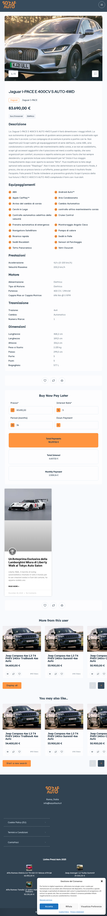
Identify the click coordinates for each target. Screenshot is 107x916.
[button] (101, 881)
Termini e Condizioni (18, 832)
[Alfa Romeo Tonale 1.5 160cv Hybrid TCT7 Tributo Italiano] (29, 885)
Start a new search (17, 763)
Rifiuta (69, 906)
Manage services (46, 900)
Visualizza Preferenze (91, 906)
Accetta (49, 906)
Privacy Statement (77, 912)
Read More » (13, 586)
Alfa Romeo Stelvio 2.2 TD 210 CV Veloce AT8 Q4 (29, 873)
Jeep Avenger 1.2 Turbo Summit (80, 873)
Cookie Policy (64, 912)
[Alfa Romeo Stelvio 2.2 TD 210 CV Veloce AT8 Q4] (29, 868)
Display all (12, 685)
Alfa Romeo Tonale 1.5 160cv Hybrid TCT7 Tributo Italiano (29, 890)
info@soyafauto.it (53, 803)
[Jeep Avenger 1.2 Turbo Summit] (80, 868)
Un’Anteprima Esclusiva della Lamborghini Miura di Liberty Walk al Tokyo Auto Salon (27, 562)
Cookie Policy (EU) (17, 822)
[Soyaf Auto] (9, 4)
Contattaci (13, 842)
